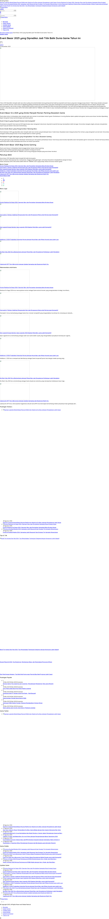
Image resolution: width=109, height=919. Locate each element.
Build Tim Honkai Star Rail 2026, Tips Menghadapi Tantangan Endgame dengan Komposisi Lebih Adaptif (36, 6)
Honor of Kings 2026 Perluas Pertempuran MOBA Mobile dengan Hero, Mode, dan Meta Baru (29, 862)
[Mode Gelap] (0, 12)
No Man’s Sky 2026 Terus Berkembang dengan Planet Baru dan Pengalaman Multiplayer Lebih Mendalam (29, 172)
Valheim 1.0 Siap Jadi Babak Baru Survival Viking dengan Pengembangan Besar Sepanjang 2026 (30, 836)
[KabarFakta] (4, 7)
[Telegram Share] (3, 184)
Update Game (7, 25)
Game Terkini (6, 23)
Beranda (5, 21)
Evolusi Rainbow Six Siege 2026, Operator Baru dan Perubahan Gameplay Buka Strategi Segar (26, 166)
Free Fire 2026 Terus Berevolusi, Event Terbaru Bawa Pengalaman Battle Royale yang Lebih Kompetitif (32, 857)
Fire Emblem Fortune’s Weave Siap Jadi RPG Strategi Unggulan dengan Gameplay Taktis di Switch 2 (31, 839)
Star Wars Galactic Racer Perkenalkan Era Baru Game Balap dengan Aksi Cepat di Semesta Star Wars (32, 830)
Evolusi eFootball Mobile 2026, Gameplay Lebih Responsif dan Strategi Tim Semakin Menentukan (31, 4)
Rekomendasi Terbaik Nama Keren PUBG (14, 698)
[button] (15, 10)
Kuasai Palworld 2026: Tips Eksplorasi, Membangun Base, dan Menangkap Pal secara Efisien (26, 662)
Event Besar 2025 (5, 175)
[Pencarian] (0, 14)
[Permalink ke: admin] (1, 43)
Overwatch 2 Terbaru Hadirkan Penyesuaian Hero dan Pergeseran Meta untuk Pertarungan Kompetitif (29, 167)
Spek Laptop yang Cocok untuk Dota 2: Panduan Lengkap (19, 708)
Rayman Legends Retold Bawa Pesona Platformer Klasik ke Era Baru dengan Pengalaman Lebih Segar (28, 2)
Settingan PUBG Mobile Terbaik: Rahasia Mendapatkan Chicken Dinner (23, 703)
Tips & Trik (6, 30)
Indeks (2, 9)
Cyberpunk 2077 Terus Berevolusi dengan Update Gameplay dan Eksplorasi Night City (24, 174)
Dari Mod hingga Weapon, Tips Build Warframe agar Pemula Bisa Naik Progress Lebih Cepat (26, 674)
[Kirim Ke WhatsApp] (3, 185)
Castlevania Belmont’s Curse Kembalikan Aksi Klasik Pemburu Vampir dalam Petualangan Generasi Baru (32, 833)
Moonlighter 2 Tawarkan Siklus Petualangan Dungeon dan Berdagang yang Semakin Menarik (29, 843)
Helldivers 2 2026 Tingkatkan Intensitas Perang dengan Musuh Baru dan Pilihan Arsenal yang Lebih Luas (29, 171)
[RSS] (3, 902)
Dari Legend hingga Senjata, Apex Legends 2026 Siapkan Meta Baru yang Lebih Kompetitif (25, 169)
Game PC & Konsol (8, 28)
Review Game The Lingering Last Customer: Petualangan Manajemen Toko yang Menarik (28, 683)
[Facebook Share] (3, 178)
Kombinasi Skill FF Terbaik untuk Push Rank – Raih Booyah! (19, 693)
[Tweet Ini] (4, 180)
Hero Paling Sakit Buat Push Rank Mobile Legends (17, 688)
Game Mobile (6, 26)
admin (1, 45)
